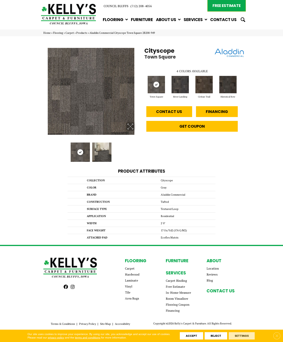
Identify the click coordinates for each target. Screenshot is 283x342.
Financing (217, 111)
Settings (242, 336)
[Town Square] (156, 84)
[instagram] (73, 287)
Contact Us (169, 111)
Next (137, 150)
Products (81, 33)
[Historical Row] (228, 84)
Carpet (69, 33)
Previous (45, 150)
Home (47, 33)
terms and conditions (87, 337)
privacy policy (56, 337)
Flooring (58, 33)
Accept (191, 336)
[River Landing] (180, 84)
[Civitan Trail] (204, 84)
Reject (216, 336)
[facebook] (66, 287)
